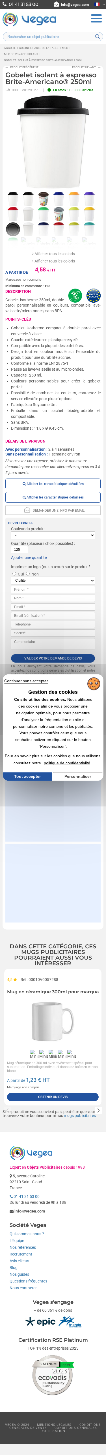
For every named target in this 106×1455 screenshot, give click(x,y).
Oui (21, 574)
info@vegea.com (75, 5)
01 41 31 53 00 (26, 1196)
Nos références (23, 1247)
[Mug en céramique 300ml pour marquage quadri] (53, 1021)
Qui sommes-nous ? (27, 1234)
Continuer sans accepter (26, 681)
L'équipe (17, 1240)
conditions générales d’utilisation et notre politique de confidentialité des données (53, 672)
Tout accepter (27, 776)
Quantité (18, 543)
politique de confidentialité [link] (67, 763)
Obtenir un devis (53, 1097)
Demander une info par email (59, 511)
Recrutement (21, 1254)
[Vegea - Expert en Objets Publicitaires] (29, 25)
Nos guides (19, 1274)
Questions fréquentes (28, 1281)
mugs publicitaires (80, 1115)
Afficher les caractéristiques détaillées (55, 484)
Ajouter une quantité (29, 557)
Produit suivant (84, 67)
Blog (14, 1267)
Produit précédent (24, 67)
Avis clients (19, 1261)
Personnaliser (77, 776)
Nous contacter (23, 1288)
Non (35, 574)
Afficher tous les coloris (54, 253)
